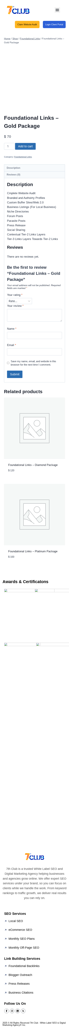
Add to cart (25, 146)
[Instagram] (12, 1011)
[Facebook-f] (6, 1011)
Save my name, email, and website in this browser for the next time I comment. (33, 363)
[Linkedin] (17, 1011)
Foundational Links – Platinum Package (32, 551)
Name (11, 328)
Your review (15, 305)
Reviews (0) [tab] (13, 174)
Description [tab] (13, 167)
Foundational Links (23, 157)
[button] (57, 10)
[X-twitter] (23, 1011)
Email (11, 345)
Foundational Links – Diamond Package (33, 465)
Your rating (14, 295)
